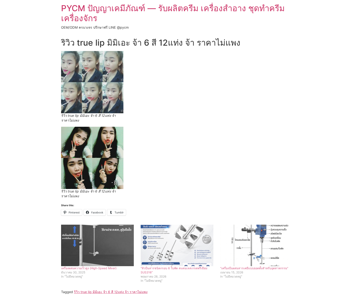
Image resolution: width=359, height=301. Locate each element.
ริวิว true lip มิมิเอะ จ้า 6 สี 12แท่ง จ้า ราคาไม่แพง (111, 292)
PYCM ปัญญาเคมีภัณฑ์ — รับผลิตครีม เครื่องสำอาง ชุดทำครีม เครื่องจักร (173, 13)
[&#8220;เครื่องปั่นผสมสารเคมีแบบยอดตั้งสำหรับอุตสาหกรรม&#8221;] (258, 245)
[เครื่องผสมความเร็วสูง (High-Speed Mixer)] (98, 245)
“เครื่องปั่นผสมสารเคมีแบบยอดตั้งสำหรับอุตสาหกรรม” (254, 268)
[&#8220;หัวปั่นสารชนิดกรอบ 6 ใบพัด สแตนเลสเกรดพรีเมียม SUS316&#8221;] (178, 245)
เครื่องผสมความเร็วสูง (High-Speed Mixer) (89, 268)
